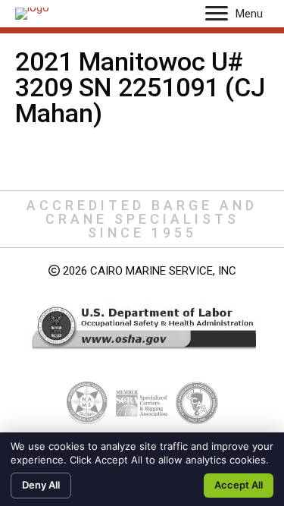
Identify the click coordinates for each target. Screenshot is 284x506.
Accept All (238, 485)
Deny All (41, 485)
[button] (216, 13)
